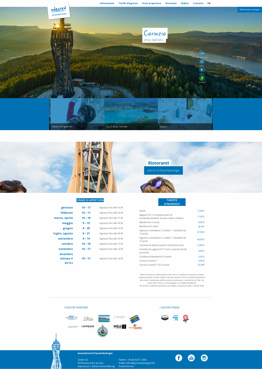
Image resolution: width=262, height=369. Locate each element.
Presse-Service (126, 366)
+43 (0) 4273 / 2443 (137, 359)
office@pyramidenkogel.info (140, 363)
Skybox (185, 3)
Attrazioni (171, 3)
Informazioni (107, 3)
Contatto (198, 3)
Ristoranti (158, 163)
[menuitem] (107, 3)
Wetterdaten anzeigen (250, 9)
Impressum (84, 366)
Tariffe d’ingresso (128, 3)
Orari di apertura (151, 3)
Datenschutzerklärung (103, 366)
